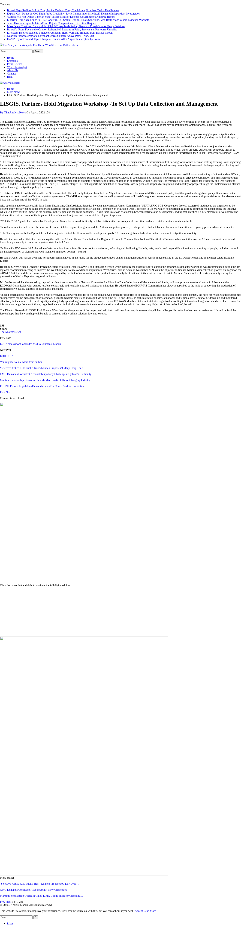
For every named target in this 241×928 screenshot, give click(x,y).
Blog (10, 76)
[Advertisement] (120, 612)
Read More (149, 910)
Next (8, 392)
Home (10, 57)
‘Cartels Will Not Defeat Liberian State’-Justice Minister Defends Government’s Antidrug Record (61, 16)
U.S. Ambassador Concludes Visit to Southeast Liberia (30, 343)
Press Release (14, 63)
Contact (11, 73)
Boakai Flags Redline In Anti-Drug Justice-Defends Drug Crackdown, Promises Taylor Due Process (63, 10)
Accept (139, 910)
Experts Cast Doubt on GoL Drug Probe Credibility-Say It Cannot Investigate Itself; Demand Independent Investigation (73, 13)
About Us (12, 70)
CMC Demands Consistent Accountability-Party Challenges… (35, 889)
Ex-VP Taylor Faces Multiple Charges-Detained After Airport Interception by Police (54, 39)
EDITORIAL (7, 355)
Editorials (12, 60)
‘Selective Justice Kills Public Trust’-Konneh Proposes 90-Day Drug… (39, 883)
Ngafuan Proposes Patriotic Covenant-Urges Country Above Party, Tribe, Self (50, 35)
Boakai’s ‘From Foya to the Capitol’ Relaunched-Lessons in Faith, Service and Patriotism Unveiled (62, 29)
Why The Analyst (17, 67)
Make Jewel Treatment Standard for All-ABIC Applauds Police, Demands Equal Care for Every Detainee (66, 26)
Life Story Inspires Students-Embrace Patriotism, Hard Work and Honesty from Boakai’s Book (60, 32)
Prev (3, 392)
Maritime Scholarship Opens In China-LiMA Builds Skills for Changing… (41, 895)
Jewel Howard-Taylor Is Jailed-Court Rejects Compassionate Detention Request (51, 23)
